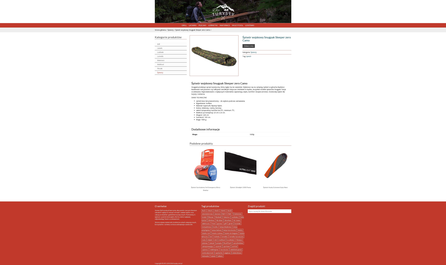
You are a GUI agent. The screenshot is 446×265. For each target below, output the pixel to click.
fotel (213, 224)
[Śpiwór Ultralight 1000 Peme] (240, 165)
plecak (212, 243)
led (211, 237)
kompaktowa (206, 227)
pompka (219, 243)
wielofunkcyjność (236, 250)
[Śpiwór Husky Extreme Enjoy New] (275, 165)
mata (204, 240)
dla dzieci (219, 220)
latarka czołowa (217, 233)
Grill (158, 44)
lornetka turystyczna (236, 237)
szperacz (205, 250)
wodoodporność (207, 253)
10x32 (216, 211)
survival (234, 246)
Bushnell (218, 217)
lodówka (217, 237)
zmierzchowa (236, 253)
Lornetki (160, 56)
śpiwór (248, 56)
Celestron (226, 217)
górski (231, 224)
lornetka (225, 237)
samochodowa (238, 243)
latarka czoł (206, 233)
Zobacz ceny (248, 46)
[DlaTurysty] (223, 12)
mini (215, 240)
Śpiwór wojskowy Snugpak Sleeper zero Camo (192, 30)
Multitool (160, 64)
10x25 (210, 211)
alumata (217, 214)
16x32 (229, 211)
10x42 (223, 211)
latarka (240, 230)
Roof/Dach (227, 243)
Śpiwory (171, 30)
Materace (160, 60)
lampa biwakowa (225, 227)
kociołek (238, 224)
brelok (204, 217)
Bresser (211, 217)
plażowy (205, 243)
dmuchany (228, 220)
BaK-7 (230, 214)
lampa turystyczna (229, 230)
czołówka (235, 217)
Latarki (159, 48)
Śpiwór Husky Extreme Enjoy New (275, 187)
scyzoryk (218, 246)
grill (225, 224)
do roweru (237, 220)
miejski (210, 240)
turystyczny (224, 250)
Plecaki (159, 68)
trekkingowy (214, 250)
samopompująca (207, 246)
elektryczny (206, 224)
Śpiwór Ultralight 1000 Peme (240, 187)
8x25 (204, 211)
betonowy (237, 214)
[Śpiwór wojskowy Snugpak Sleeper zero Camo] (214, 55)
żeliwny (220, 256)
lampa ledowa (216, 230)
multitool (222, 240)
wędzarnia (218, 253)
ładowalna (205, 256)
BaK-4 (224, 214)
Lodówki (160, 52)
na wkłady (230, 240)
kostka (215, 227)
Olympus (239, 240)
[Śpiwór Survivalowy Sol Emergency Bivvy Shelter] (206, 165)
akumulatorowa (207, 214)
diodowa (211, 220)
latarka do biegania (231, 233)
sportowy (226, 246)
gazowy (219, 224)
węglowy (227, 253)
